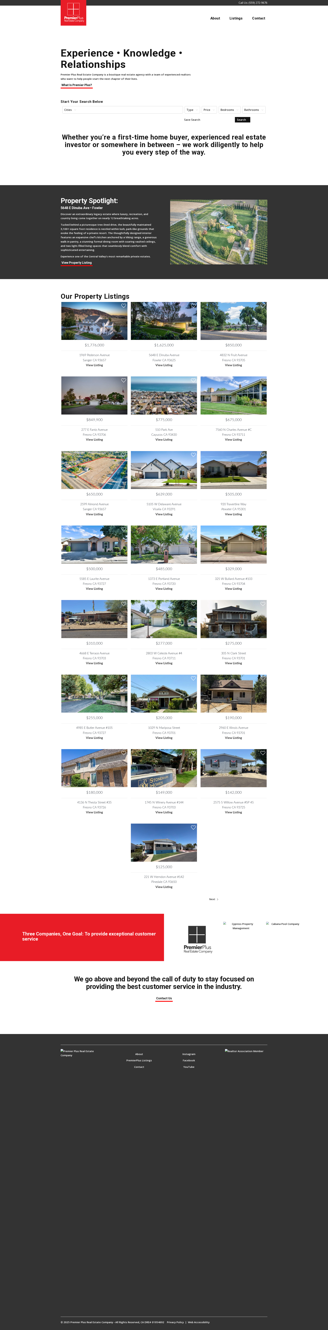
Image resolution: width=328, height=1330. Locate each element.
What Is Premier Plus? (77, 85)
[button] (122, 110)
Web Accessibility (199, 1322)
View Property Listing (77, 262)
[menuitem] (215, 18)
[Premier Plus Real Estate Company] (73, 13)
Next (212, 899)
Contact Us (164, 998)
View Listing (94, 365)
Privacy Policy (175, 1322)
